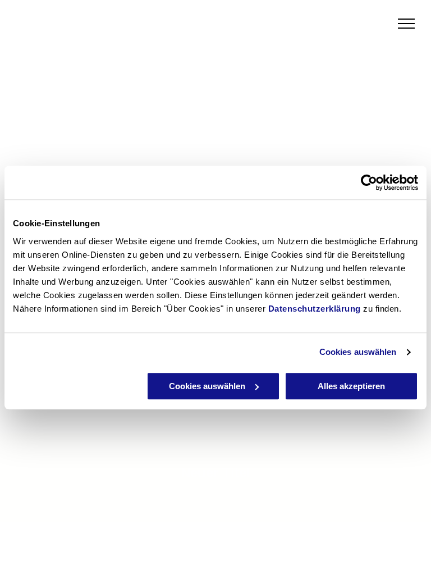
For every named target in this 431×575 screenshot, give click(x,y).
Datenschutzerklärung (314, 308)
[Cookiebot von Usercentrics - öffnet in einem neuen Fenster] (369, 182)
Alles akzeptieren (351, 386)
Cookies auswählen (358, 352)
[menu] (406, 23)
